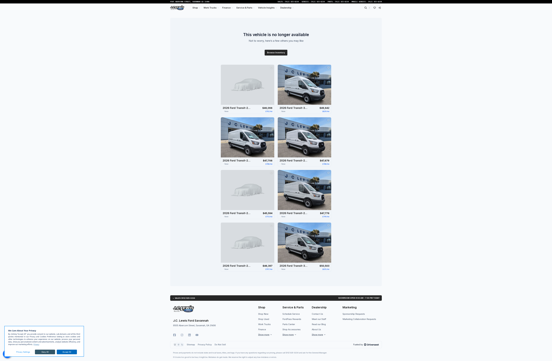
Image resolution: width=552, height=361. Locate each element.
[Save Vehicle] (271, 67)
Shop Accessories (291, 329)
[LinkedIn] (189, 335)
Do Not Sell (220, 344)
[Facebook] (174, 335)
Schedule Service (291, 314)
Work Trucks (264, 324)
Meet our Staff (319, 319)
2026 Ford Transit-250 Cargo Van (237, 107)
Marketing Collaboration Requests (359, 319)
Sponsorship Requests (354, 314)
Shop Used (263, 319)
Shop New (263, 314)
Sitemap (191, 344)
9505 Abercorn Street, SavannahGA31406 (189, 2)
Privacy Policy (205, 344)
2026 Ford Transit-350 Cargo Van (294, 107)
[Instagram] (182, 335)
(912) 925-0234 (292, 2)
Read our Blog (319, 324)
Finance (262, 329)
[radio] (175, 344)
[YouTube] (196, 335)
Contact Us (317, 314)
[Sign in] (379, 7)
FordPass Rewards (291, 319)
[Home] (177, 7)
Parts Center (288, 324)
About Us (316, 329)
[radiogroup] (178, 344)
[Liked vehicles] (374, 7)
